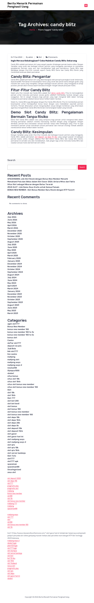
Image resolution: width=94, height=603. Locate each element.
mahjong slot (13, 360)
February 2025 (14, 258)
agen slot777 (13, 324)
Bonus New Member (16, 327)
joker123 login (12, 546)
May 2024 (11, 283)
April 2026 (12, 225)
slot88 (9, 496)
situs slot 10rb (13, 381)
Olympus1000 (13, 370)
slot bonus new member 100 (20, 414)
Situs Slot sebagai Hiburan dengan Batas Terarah (30, 184)
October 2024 (13, 269)
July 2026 (11, 217)
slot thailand (12, 563)
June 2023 (12, 308)
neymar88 (12, 368)
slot (8, 520)
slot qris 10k (12, 447)
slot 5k (9, 499)
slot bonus (12, 406)
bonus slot (12, 338)
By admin (29, 57)
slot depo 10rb (13, 420)
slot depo (10, 573)
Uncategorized (14, 469)
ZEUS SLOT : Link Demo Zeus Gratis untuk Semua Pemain (33, 187)
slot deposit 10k (14, 428)
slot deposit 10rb (15, 431)
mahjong (11, 357)
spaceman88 (13, 467)
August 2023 (13, 305)
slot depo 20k (13, 423)
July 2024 (11, 277)
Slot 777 (11, 398)
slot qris (11, 445)
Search (11, 160)
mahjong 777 (12, 504)
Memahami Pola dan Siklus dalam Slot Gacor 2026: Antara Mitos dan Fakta (41, 182)
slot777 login (12, 548)
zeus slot (11, 472)
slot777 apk (12, 461)
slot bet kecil (13, 403)
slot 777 (10, 517)
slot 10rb (11, 395)
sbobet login (12, 543)
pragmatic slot (12, 488)
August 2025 (13, 242)
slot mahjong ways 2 (16, 442)
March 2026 (12, 228)
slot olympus (12, 551)
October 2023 (13, 299)
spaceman (12, 464)
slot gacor (12, 434)
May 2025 (11, 250)
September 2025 (15, 239)
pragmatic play (13, 486)
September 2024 (15, 272)
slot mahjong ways (15, 439)
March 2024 (12, 288)
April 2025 (12, 253)
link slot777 (12, 351)
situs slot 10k (13, 379)
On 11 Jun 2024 (16, 57)
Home (32, 30)
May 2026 (11, 222)
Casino (10, 340)
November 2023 (14, 297)
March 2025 (12, 255)
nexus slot (11, 566)
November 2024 (14, 266)
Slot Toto (11, 456)
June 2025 (12, 247)
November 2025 (14, 233)
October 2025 (13, 236)
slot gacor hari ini (15, 436)
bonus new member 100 (18, 329)
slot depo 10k (13, 417)
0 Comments (52, 57)
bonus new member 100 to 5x (20, 335)
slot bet (10, 556)
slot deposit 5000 (14, 478)
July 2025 (11, 244)
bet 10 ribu (11, 558)
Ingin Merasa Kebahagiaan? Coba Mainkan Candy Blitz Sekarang (44, 60)
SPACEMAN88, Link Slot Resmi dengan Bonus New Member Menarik (37, 179)
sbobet (10, 373)
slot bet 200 (13, 401)
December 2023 (14, 294)
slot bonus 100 (14, 409)
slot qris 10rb (13, 450)
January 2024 (13, 291)
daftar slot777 (14, 343)
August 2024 (13, 275)
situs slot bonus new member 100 (22, 387)
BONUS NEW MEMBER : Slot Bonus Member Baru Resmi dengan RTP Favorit (41, 190)
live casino (12, 354)
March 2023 (12, 313)
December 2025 (14, 231)
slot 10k (10, 392)
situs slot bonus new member (20, 384)
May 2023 (11, 310)
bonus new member (14, 493)
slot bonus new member (18, 412)
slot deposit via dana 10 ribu (46, 137)
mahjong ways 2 (14, 365)
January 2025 (13, 261)
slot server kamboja (16, 453)
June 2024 (12, 280)
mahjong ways (13, 362)
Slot (40, 57)
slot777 (10, 458)
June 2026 (12, 220)
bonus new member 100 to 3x (20, 332)
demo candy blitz (58, 93)
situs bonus (12, 376)
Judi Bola (11, 349)
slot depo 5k (13, 425)
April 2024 (12, 286)
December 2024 (14, 264)
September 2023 (15, 302)
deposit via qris (14, 346)
